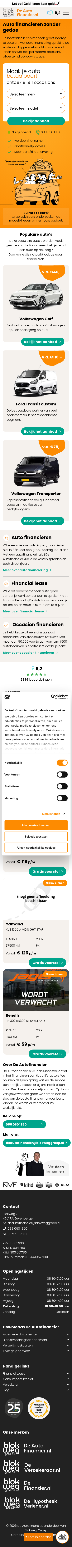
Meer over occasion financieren (28, 652)
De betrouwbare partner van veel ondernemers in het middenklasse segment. (34, 393)
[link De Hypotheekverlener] (36, 1503)
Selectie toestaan (36, 836)
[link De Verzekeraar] (36, 1467)
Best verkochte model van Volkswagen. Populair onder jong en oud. (36, 305)
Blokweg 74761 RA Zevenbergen (19, 1216)
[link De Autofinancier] (36, 1449)
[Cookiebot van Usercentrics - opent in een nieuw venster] (51, 696)
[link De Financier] (36, 1485)
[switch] (62, 774)
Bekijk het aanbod (40, 341)
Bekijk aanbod (36, 121)
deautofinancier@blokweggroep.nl (35, 1143)
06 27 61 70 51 (17, 1234)
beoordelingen (36, 674)
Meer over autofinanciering (25, 570)
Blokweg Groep (36, 1530)
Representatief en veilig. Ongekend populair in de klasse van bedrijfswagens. (34, 482)
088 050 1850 (16, 1124)
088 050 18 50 (51, 132)
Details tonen (51, 813)
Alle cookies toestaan (36, 825)
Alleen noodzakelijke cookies (36, 847)
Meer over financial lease (23, 611)
